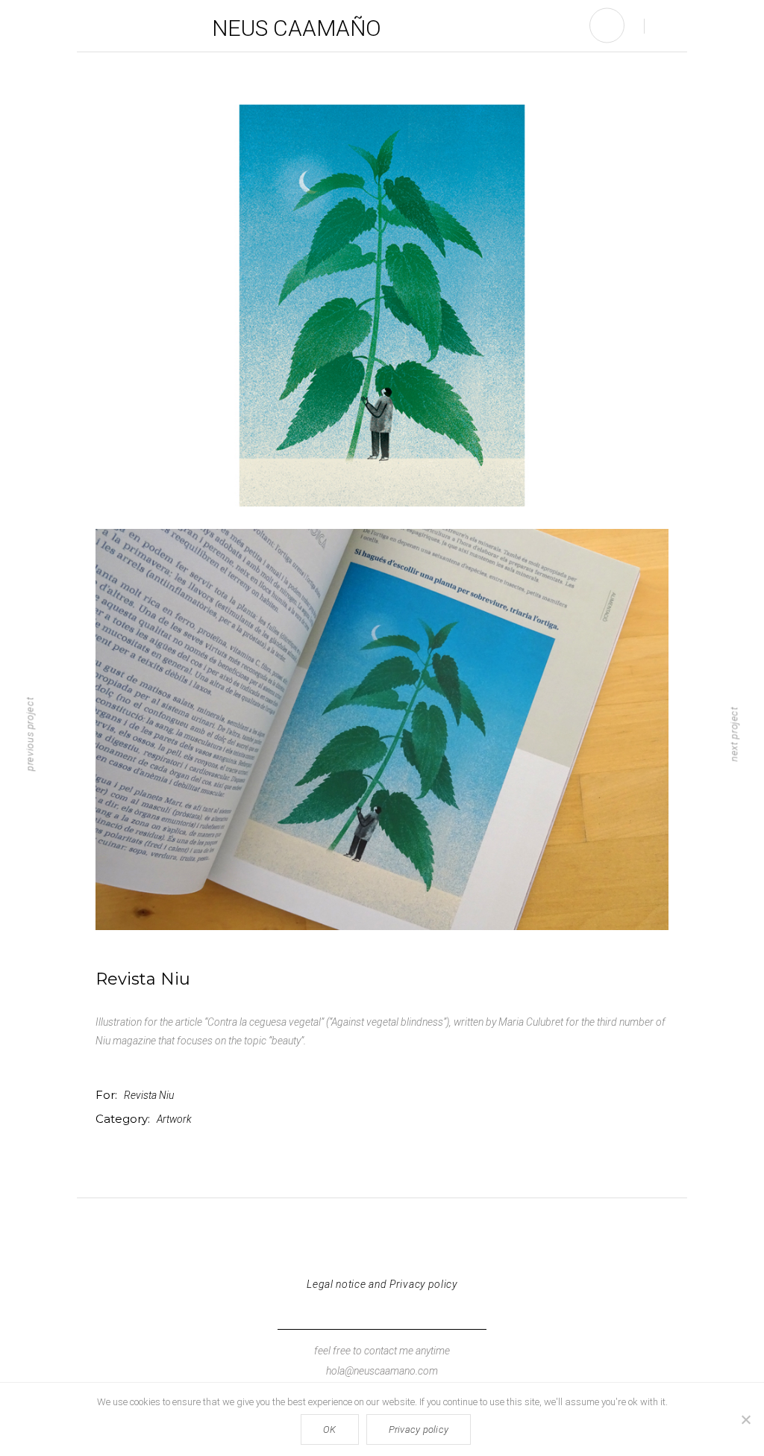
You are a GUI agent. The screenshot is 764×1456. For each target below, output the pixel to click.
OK (329, 1429)
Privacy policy (419, 1429)
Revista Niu (149, 1095)
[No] (745, 1419)
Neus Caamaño (296, 28)
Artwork (174, 1119)
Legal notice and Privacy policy (382, 1284)
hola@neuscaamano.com (382, 1371)
